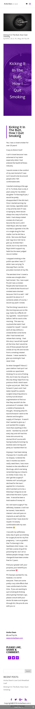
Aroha (7, 38)
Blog (19, 38)
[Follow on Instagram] (17, 657)
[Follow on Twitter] (13, 657)
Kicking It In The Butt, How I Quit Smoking (15, 36)
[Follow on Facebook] (9, 657)
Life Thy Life (25, 38)
